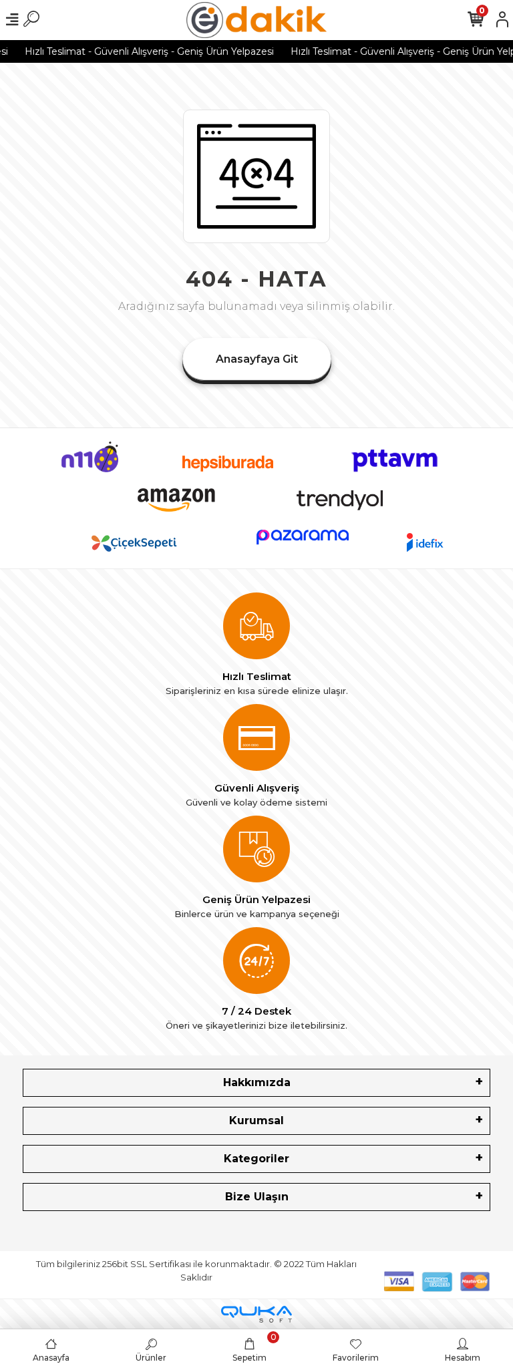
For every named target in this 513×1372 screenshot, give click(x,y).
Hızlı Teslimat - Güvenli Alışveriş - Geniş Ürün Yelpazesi (142, 51)
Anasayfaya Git (257, 359)
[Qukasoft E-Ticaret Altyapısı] (256, 1314)
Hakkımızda (257, 1082)
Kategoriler (256, 1158)
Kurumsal (256, 1120)
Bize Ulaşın (257, 1196)
